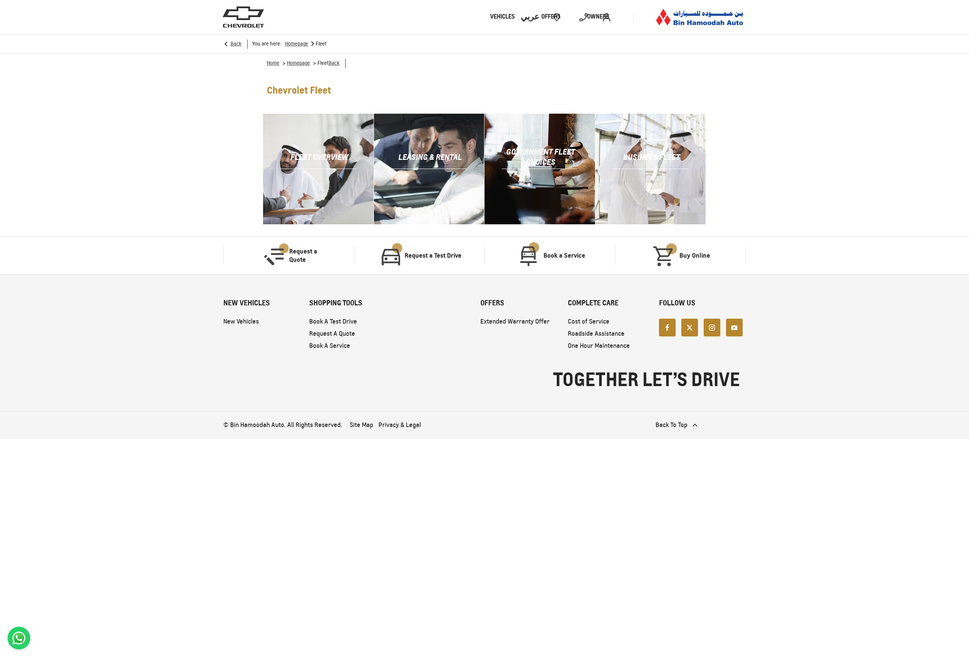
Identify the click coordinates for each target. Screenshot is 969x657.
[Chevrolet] (243, 17)
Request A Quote (332, 334)
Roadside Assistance (596, 334)
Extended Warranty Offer (515, 321)
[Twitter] (689, 327)
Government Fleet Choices (540, 157)
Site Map (361, 425)
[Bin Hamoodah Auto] (699, 17)
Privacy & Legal (400, 425)
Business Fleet (651, 157)
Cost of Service (588, 321)
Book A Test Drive (333, 321)
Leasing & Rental (430, 157)
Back (236, 44)
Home (273, 63)
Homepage (296, 44)
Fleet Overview (319, 157)
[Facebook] (667, 327)
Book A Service (329, 346)
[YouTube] (734, 327)
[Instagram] (712, 327)
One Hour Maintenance (599, 346)
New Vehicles (241, 321)
